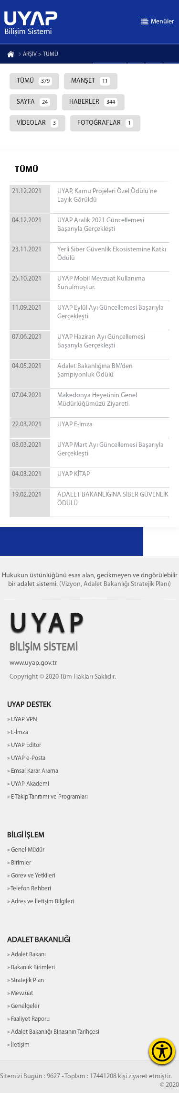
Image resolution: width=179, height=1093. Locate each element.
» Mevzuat (20, 993)
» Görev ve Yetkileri (31, 876)
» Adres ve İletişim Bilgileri (40, 901)
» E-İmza (17, 732)
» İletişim (18, 1045)
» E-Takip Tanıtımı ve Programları (47, 797)
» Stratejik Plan (25, 980)
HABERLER (92, 102)
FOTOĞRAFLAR (104, 123)
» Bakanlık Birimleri (31, 967)
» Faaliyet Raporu (28, 1019)
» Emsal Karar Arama (32, 771)
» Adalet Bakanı (26, 955)
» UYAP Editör (24, 745)
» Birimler (19, 863)
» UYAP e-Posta (26, 758)
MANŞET (89, 81)
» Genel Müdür (25, 850)
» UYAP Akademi (28, 784)
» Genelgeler (23, 1006)
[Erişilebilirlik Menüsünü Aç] (162, 1051)
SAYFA (32, 102)
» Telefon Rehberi (29, 889)
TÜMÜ (33, 81)
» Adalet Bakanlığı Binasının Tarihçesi (53, 1032)
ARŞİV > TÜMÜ (40, 54)
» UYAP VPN (22, 719)
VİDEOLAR (36, 123)
